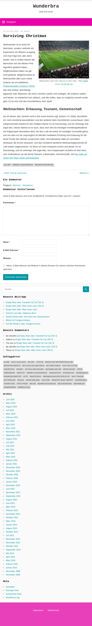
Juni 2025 (10, 399)
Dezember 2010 (13, 539)
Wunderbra (46, 6)
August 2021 (11, 439)
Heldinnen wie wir (53, 369)
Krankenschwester (12, 376)
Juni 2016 (10, 489)
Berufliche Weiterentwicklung (59, 362)
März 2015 (10, 507)
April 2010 (10, 557)
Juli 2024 (10, 410)
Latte (25, 376)
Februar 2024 (12, 417)
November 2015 (13, 492)
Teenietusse (9, 384)
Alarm (6, 362)
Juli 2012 (10, 535)
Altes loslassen (18, 362)
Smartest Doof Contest (62, 380)
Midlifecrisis (35, 376)
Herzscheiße (69, 369)
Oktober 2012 (12, 532)
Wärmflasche (24, 387)
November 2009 (13, 575)
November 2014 (13, 514)
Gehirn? (19, 369)
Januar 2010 (11, 567)
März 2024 (10, 414)
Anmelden (10, 587)
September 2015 (13, 496)
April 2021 (10, 453)
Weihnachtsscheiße (44, 165)
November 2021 (13, 432)
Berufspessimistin (12, 366)
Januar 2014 (11, 525)
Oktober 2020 (12, 474)
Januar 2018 (11, 482)
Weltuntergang (65, 384)
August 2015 (11, 500)
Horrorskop (9, 373)
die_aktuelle (25, 31)
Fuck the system (69, 366)
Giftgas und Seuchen (34, 369)
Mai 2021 (10, 449)
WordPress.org (12, 597)
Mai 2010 (10, 553)
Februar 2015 (12, 510)
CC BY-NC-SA (67, 84)
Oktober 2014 (12, 517)
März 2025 (10, 403)
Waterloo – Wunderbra (23, 185)
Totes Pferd (22, 384)
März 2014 (10, 521)
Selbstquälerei (33, 380)
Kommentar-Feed (13, 594)
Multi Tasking (77, 376)
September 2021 (13, 435)
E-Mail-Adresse (11, 250)
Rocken (20, 380)
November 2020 (13, 471)
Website (7, 258)
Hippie (79, 369)
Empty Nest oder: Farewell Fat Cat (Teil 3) (25, 302)
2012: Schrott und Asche (15, 173)
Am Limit (7, 165)
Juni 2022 (10, 421)
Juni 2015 (10, 503)
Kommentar (9, 202)
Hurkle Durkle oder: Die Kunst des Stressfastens (28, 317)
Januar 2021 (11, 464)
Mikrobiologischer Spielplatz (56, 376)
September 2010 (13, 550)
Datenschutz (53, 610)
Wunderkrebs (10, 387)
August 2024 (11, 407)
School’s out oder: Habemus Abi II (21, 313)
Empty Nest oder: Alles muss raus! (21, 309)
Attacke (39, 362)
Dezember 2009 (13, 571)
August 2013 (11, 528)
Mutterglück (10, 380)
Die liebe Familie (53, 366)
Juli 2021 (10, 442)
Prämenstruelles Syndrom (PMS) (19, 86)
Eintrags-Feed (12, 590)
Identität (21, 373)
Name (6, 242)
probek (85, 81)
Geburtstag (9, 369)
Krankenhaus (82, 373)
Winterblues (79, 384)
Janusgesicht (55, 373)
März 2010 (10, 560)
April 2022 (10, 424)
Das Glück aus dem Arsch (33, 366)
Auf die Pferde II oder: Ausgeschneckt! (23, 324)
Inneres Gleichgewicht (23, 165)
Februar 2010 (12, 564)
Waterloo (84, 173)
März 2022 (10, 428)
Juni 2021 (10, 446)
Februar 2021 (12, 460)
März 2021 (10, 457)
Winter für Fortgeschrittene (18, 320)
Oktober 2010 (12, 546)
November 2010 (13, 542)
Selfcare (46, 380)
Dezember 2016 (13, 485)
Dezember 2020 (13, 467)
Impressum (38, 610)
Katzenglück (68, 373)
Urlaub (32, 384)
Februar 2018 (12, 478)
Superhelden (80, 380)
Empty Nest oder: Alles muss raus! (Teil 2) (25, 306)
